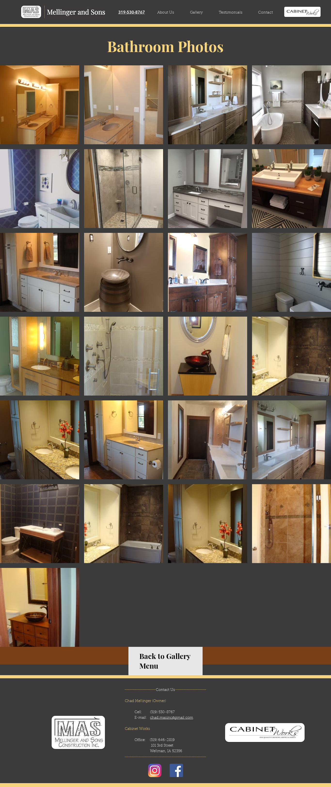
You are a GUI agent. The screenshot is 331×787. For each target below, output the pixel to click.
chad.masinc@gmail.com (171, 718)
